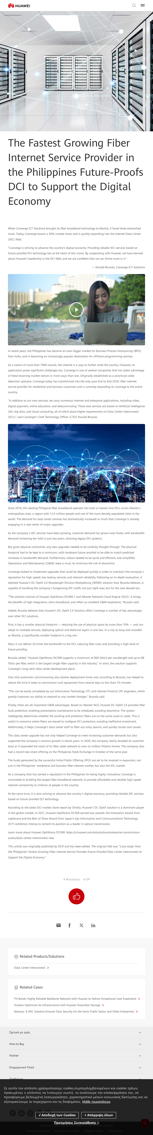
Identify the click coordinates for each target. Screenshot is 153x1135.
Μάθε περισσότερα (96, 1102)
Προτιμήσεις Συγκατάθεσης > (76, 1123)
